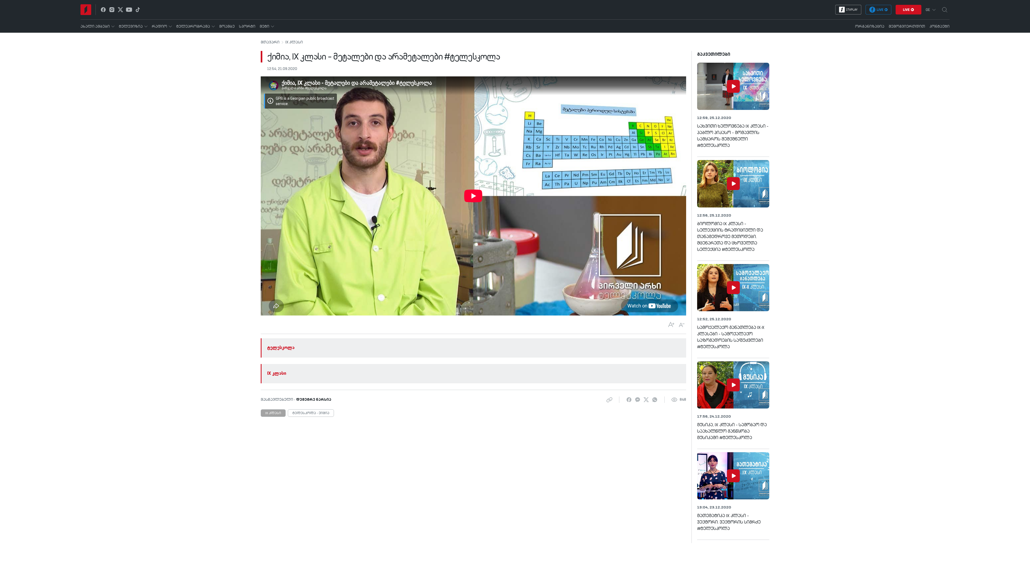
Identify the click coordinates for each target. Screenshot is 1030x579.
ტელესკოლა (281, 348)
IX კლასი (294, 42)
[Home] (85, 9)
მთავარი (270, 42)
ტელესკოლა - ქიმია (310, 413)
